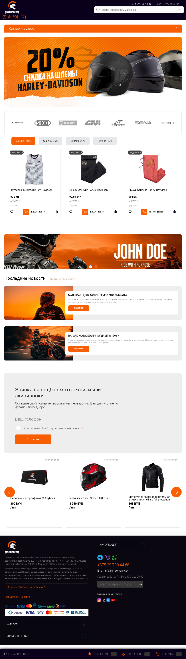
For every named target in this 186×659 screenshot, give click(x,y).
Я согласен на (53, 428)
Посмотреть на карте (17, 596)
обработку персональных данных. (61, 428)
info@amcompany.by (117, 570)
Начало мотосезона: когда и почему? (93, 335)
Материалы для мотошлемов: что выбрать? (97, 295)
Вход (158, 4)
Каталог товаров (22, 28)
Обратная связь (19, 654)
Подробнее (78, 308)
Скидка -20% (77, 140)
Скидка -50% (23, 140)
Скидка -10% (105, 140)
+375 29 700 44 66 (140, 3)
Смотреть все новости (62, 279)
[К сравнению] (56, 211)
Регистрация (171, 4)
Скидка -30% (50, 140)
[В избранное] (11, 211)
